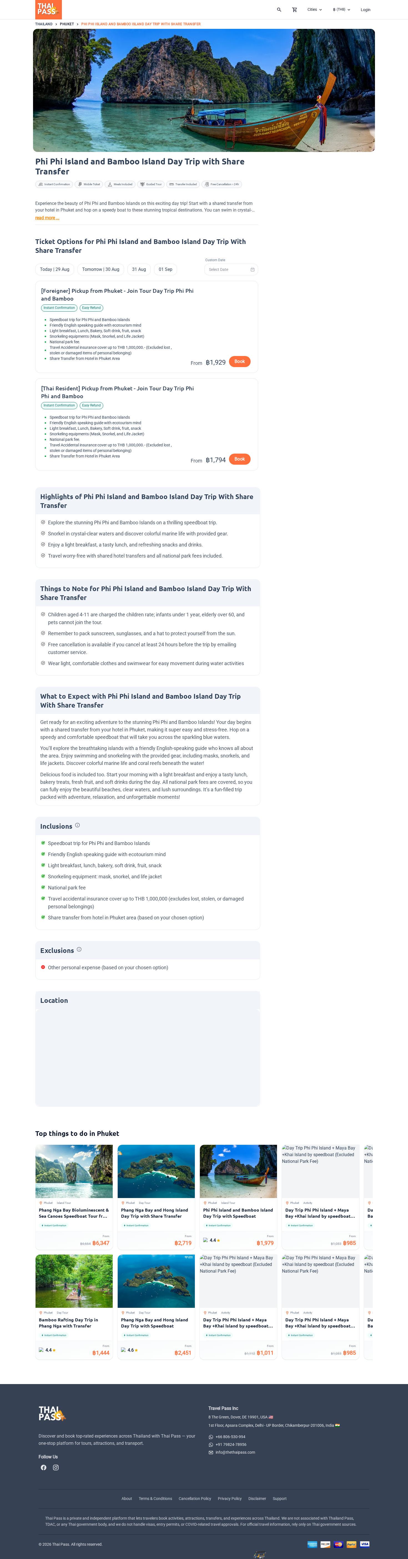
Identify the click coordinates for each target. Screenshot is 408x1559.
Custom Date (215, 260)
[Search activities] (279, 9)
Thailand (43, 24)
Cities (312, 9)
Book (240, 361)
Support (280, 1498)
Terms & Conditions (155, 1498)
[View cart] (294, 9)
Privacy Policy (230, 1498)
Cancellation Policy (195, 1498)
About (127, 1498)
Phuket (67, 24)
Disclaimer (257, 1498)
